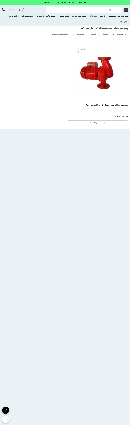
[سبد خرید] (3, 9)
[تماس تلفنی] (5, 410)
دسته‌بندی (80, 34)
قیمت (93, 34)
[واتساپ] (5, 419)
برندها (105, 34)
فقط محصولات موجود (60, 34)
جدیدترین (119, 34)
